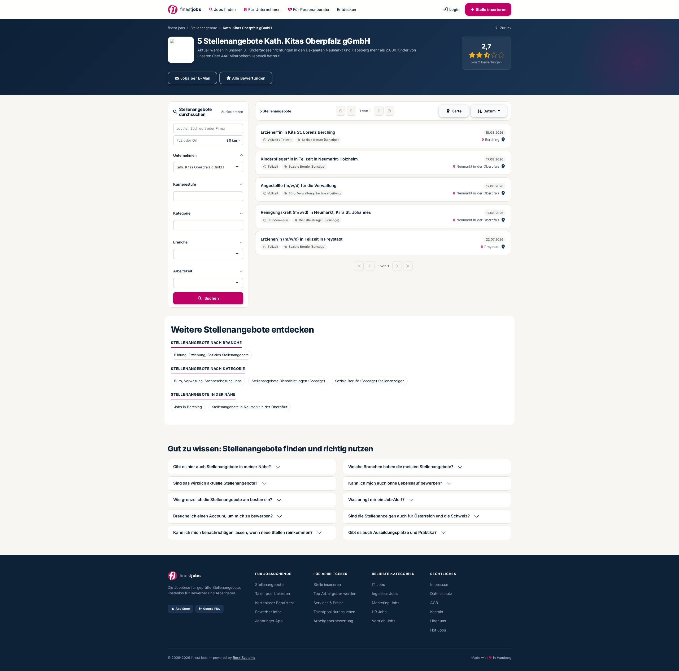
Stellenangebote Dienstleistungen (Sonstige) (288, 381)
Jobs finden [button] (225, 9)
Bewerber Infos (268, 611)
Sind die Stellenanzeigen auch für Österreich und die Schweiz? (409, 515)
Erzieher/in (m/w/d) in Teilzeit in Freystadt (301, 239)
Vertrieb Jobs (383, 620)
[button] (208, 155)
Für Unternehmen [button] (264, 9)
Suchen (211, 298)
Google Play (211, 609)
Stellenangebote (203, 28)
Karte (456, 111)
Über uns (438, 620)
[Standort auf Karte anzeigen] (503, 140)
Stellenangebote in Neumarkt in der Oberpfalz (250, 407)
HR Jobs (379, 611)
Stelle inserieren (491, 9)
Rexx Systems (244, 658)
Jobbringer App (269, 620)
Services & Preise (328, 602)
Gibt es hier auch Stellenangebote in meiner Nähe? (222, 466)
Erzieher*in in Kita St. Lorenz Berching (298, 132)
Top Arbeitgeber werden (335, 593)
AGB (434, 602)
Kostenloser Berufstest (274, 602)
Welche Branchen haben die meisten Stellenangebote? (400, 466)
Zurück (505, 28)
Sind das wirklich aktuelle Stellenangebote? (215, 483)
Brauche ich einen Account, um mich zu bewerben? (223, 515)
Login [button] (454, 9)
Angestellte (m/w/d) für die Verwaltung (299, 185)
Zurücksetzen (232, 112)
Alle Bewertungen (249, 78)
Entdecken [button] (346, 9)
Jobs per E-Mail (195, 78)
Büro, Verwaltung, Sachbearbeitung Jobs (208, 381)
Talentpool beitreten (272, 593)
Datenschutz (441, 593)
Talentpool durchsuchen (334, 611)
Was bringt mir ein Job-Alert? (376, 499)
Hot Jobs (438, 630)
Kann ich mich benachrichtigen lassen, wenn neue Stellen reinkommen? (242, 532)
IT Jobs (378, 584)
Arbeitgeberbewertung (333, 620)
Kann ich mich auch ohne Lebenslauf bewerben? (395, 483)
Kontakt (436, 611)
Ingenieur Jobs (385, 593)
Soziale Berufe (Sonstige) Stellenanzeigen (369, 381)
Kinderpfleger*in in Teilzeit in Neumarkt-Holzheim (309, 159)
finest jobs (176, 28)
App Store (183, 609)
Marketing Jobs (385, 602)
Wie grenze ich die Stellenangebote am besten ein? (222, 499)
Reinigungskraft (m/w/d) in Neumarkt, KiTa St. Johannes (316, 212)
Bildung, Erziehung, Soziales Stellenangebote (211, 355)
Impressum (439, 584)
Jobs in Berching (188, 407)
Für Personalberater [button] (311, 9)
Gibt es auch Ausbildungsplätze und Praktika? (392, 532)
